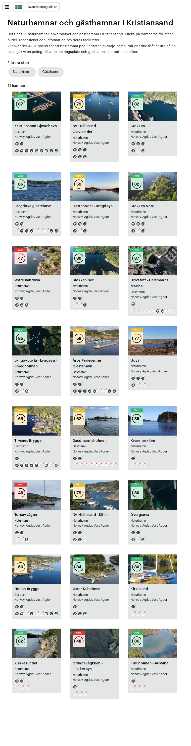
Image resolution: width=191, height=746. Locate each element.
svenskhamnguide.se (42, 6)
